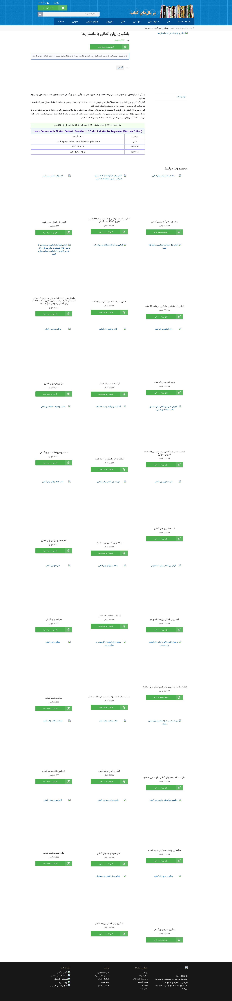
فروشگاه (145, 985)
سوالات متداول (103, 972)
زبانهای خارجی (92, 22)
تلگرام (60, 972)
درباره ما (145, 972)
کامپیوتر (109, 22)
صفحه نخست (184, 22)
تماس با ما (144, 988)
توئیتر (61, 982)
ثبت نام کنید (42, 2)
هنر (168, 22)
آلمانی (172, 28)
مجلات (61, 22)
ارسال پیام (55, 986)
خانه (190, 28)
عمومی (75, 22)
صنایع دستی (153, 22)
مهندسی (136, 22)
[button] (164, 232)
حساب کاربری (103, 985)
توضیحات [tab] (181, 97)
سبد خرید (105, 982)
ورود (55, 2)
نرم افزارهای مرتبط (102, 975)
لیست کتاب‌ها (142, 982)
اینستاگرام (55, 976)
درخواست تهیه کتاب (140, 979)
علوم (123, 22)
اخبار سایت (143, 975)
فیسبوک (58, 979)
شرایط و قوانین (103, 979)
